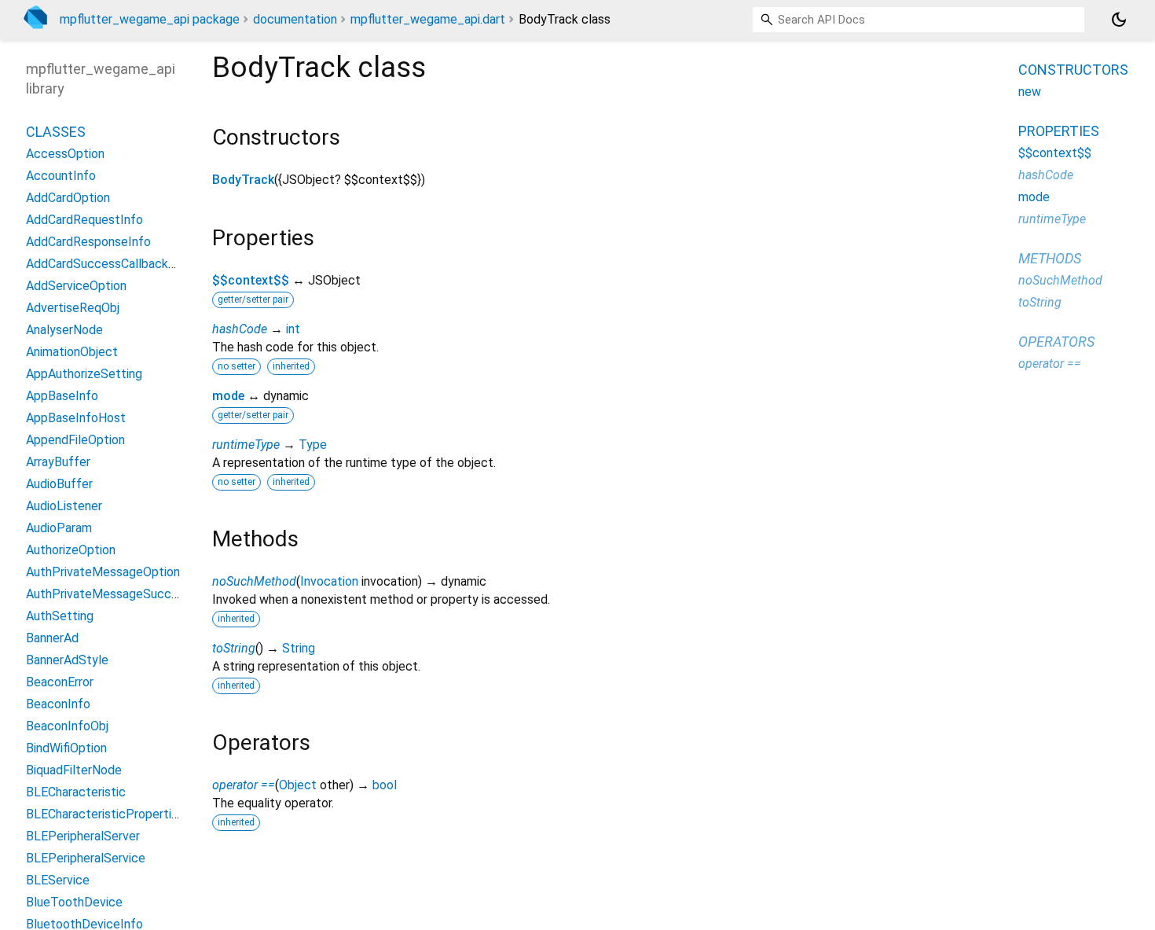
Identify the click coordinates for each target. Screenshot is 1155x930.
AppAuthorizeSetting (84, 373)
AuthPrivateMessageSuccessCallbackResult (150, 593)
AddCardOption (68, 197)
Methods (1049, 258)
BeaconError (60, 682)
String (298, 648)
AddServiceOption (76, 285)
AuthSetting (60, 615)
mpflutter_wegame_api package (150, 19)
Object (298, 784)
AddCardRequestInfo (84, 219)
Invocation (329, 581)
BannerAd (52, 637)
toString (233, 648)
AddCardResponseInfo (88, 241)
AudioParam (59, 527)
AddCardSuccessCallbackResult (115, 263)
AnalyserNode (64, 329)
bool (384, 784)
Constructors (1073, 69)
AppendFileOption (75, 439)
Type (313, 444)
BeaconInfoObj (67, 726)
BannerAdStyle (67, 659)
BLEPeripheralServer (83, 836)
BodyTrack (243, 179)
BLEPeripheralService (85, 858)
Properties (1058, 131)
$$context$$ (250, 280)
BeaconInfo (58, 704)
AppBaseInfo (62, 395)
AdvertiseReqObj (72, 307)
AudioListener (64, 505)
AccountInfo (61, 175)
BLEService (58, 880)
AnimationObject (72, 351)
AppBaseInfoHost (76, 417)
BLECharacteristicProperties (105, 814)
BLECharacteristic (76, 792)
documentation (295, 19)
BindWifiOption (66, 748)
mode (228, 395)
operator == (243, 784)
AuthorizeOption (71, 549)
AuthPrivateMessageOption (103, 571)
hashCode (239, 329)
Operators (1056, 341)
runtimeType (246, 444)
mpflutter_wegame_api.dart (427, 19)
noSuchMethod (254, 581)
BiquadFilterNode (74, 770)
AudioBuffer (59, 483)
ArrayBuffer (58, 461)
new (1029, 91)
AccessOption (65, 153)
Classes (56, 131)
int (293, 329)
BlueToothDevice (74, 902)
